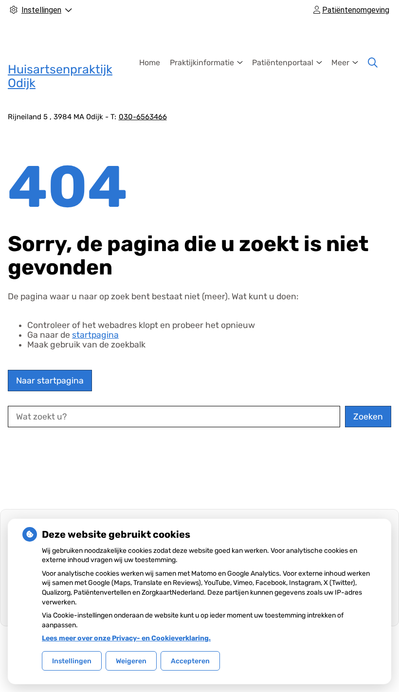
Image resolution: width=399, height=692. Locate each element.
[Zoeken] (372, 62)
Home (149, 62)
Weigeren (131, 661)
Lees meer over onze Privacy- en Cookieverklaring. (126, 638)
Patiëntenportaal (282, 62)
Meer (340, 62)
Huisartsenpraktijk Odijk (60, 76)
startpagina (95, 335)
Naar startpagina (50, 380)
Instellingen (71, 661)
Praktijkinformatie (202, 62)
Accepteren (190, 661)
